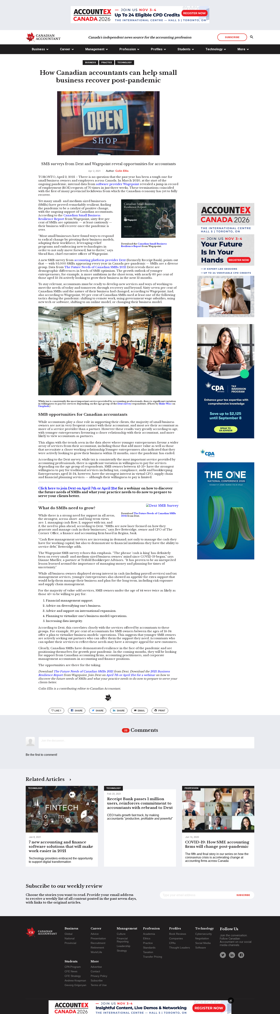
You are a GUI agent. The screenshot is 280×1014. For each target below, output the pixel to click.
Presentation (98, 938)
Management (94, 49)
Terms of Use (99, 985)
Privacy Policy (99, 975)
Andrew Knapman (75, 980)
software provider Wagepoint (117, 184)
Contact (95, 971)
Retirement (97, 947)
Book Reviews (177, 933)
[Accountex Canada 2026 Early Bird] (140, 15)
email (141, 710)
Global (68, 933)
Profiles (156, 49)
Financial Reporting (123, 940)
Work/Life (96, 952)
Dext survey (124, 404)
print (161, 710)
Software (200, 947)
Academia (149, 933)
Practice (106, 62)
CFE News (71, 971)
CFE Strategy (73, 975)
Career (65, 49)
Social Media (203, 942)
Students (184, 49)
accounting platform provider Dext (100, 260)
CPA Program (73, 966)
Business (38, 49)
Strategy (122, 950)
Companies (176, 938)
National (69, 938)
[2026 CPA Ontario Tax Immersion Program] (225, 384)
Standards (149, 947)
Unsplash (43, 406)
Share (78, 710)
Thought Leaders (179, 947)
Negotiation (202, 938)
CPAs (172, 942)
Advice (95, 933)
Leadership (123, 946)
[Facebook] (241, 955)
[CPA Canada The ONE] (225, 505)
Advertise (96, 966)
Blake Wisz (165, 404)
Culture (121, 933)
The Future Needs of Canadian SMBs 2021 (95, 267)
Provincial (70, 942)
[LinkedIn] (232, 955)
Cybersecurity (203, 933)
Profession (127, 49)
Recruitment (98, 942)
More (241, 49)
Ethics (146, 938)
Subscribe (232, 37)
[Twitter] (223, 955)
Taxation (148, 952)
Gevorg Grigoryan (75, 985)
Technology (214, 49)
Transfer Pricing (152, 956)
